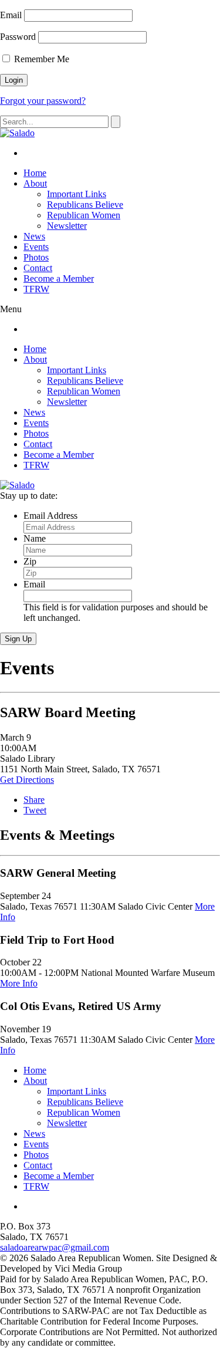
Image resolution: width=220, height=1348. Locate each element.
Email (11, 15)
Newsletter (67, 226)
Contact (37, 268)
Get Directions (27, 780)
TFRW (36, 289)
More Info (19, 983)
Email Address (50, 516)
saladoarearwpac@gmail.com (54, 1247)
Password (18, 37)
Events (36, 247)
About (35, 183)
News (34, 236)
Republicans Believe (85, 205)
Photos (36, 257)
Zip (29, 561)
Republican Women (83, 215)
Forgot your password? (43, 101)
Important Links (76, 194)
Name (34, 538)
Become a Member (58, 278)
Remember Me (40, 59)
